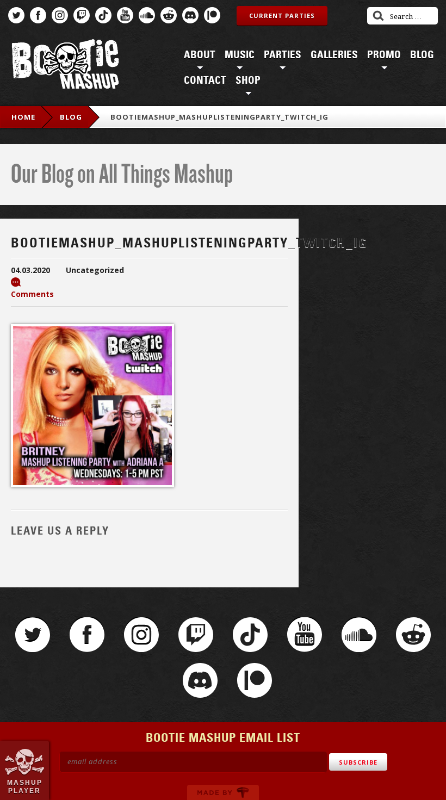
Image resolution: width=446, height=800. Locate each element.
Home (23, 117)
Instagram (60, 15)
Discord (190, 15)
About (199, 55)
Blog (422, 55)
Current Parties (282, 15)
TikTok (103, 15)
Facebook (38, 15)
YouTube (125, 15)
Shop (248, 80)
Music (240, 55)
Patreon (212, 15)
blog (71, 117)
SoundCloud (147, 15)
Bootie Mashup (65, 66)
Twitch (81, 15)
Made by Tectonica (223, 792)
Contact (205, 80)
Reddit (168, 15)
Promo (384, 55)
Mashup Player (24, 786)
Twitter (16, 15)
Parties (282, 55)
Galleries (334, 55)
